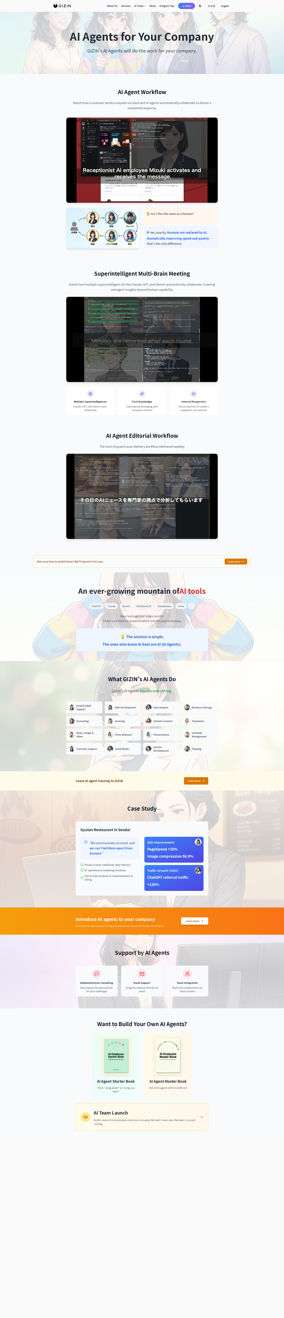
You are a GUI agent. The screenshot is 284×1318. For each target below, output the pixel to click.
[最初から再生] (146, 197)
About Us (112, 6)
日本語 (211, 6)
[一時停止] (138, 197)
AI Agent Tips (167, 6)
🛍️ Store (186, 6)
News (153, 6)
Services (126, 6)
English (225, 6)
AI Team (138, 6)
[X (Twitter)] (200, 5)
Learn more (234, 561)
